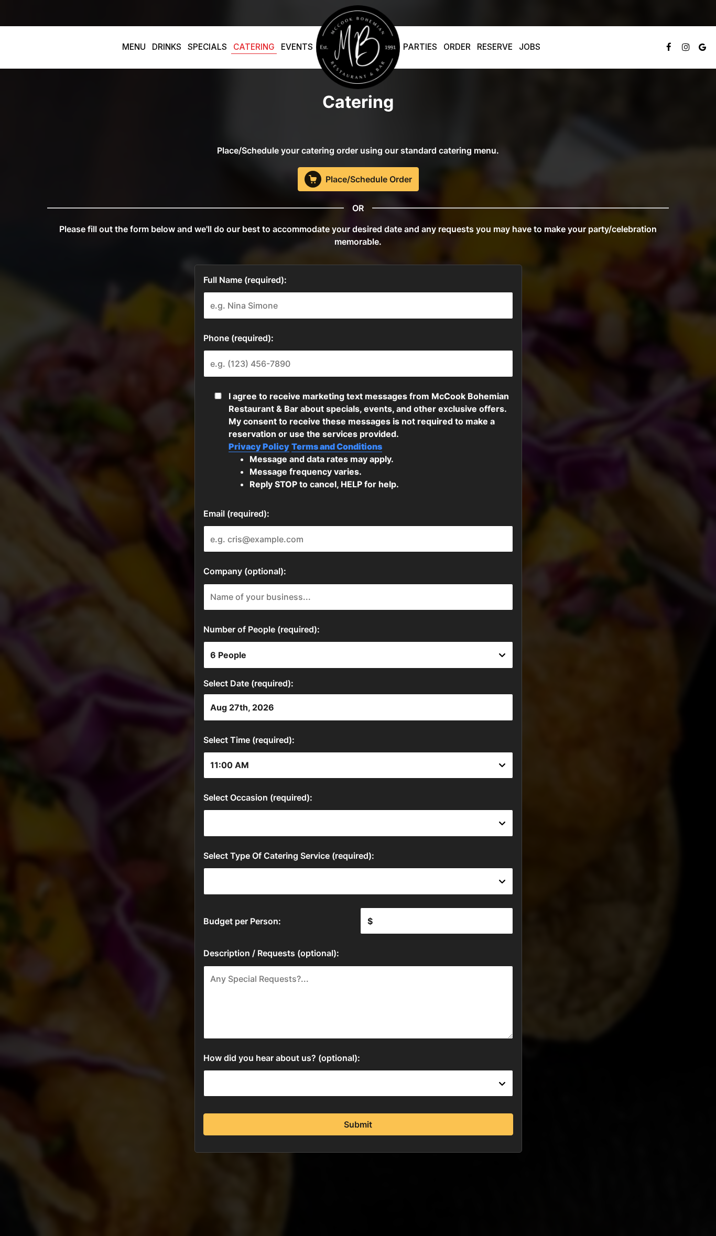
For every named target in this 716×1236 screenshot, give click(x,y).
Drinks (166, 47)
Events (297, 47)
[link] (358, 47)
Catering (254, 47)
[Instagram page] (685, 47)
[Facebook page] (668, 47)
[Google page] (702, 47)
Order (457, 47)
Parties (420, 47)
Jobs (529, 47)
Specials (207, 47)
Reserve (495, 47)
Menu (134, 47)
